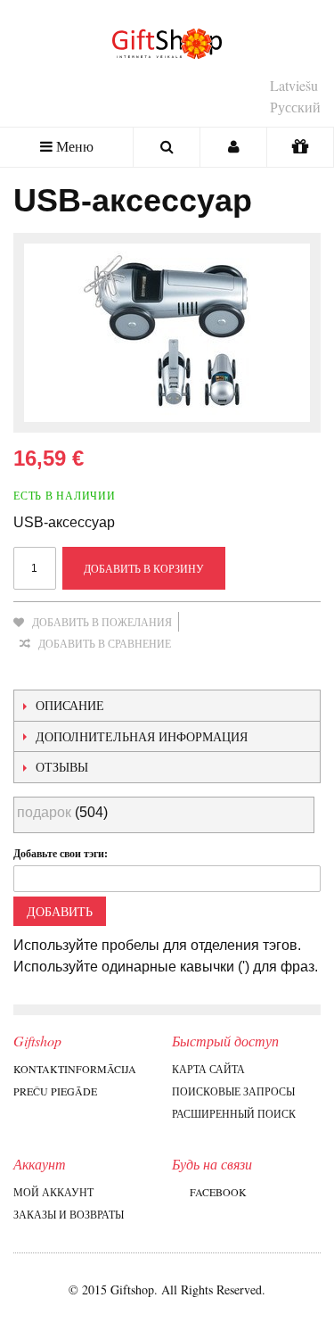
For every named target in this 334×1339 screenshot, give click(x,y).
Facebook (218, 1192)
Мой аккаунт (53, 1192)
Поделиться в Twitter (102, 671)
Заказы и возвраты (68, 1214)
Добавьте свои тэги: (60, 853)
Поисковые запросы (233, 1091)
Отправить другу (31, 671)
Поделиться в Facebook (66, 671)
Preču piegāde (55, 1091)
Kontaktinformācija (74, 1069)
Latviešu (294, 85)
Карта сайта (208, 1069)
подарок (44, 812)
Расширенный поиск (234, 1113)
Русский (295, 106)
